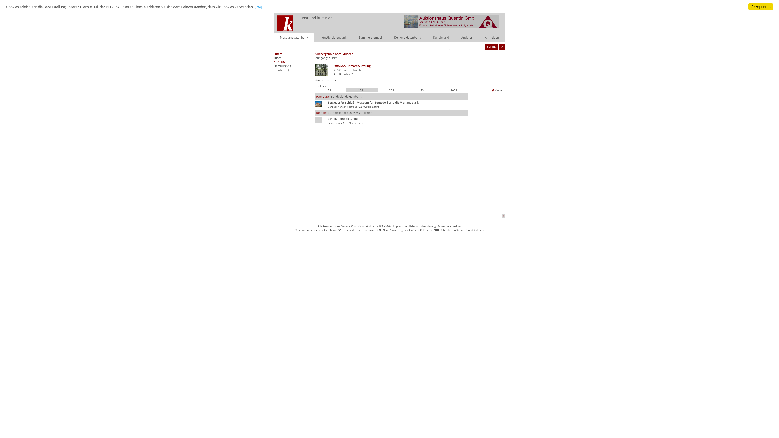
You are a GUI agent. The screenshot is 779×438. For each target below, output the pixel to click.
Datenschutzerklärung (422, 226)
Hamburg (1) (282, 66)
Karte (498, 90)
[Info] (258, 7)
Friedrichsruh (352, 70)
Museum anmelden (450, 226)
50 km (424, 90)
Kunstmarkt (441, 37)
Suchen (491, 46)
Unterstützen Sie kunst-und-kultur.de (462, 230)
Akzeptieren (761, 6)
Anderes (467, 37)
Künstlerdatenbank (333, 37)
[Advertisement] (486, 153)
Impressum (400, 226)
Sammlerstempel (370, 37)
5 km (331, 90)
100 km (455, 90)
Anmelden (492, 37)
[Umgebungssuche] (502, 47)
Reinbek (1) (281, 70)
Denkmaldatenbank (407, 37)
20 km (393, 90)
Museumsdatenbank (294, 37)
